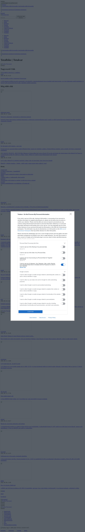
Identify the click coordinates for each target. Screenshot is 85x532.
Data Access (42, 317)
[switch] (63, 247)
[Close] (71, 214)
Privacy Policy (52, 317)
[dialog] (42, 266)
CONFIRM (30, 311)
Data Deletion (33, 317)
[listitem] (42, 243)
